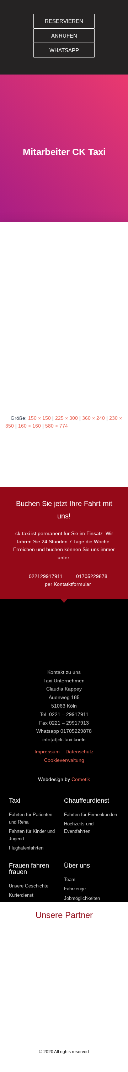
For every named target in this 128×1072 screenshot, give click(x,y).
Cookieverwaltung (64, 760)
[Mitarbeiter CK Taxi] (64, 325)
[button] (113, 37)
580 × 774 (56, 426)
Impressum (47, 751)
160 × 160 (29, 426)
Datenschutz (79, 751)
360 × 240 (93, 418)
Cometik (80, 779)
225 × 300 (66, 418)
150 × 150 (39, 418)
